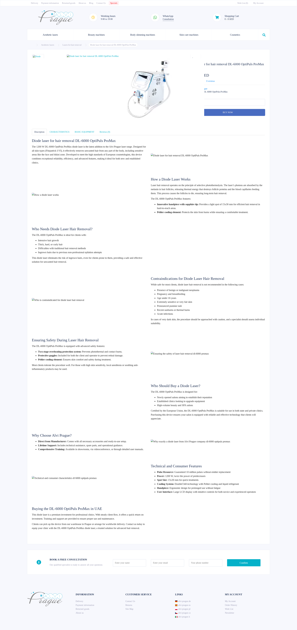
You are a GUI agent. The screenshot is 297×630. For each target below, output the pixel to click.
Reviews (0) (105, 132)
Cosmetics (235, 34)
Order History (231, 605)
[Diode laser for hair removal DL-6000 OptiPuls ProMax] (109, 56)
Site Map (129, 609)
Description (39, 132)
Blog (91, 3)
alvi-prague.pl (184, 609)
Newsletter (229, 613)
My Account (230, 601)
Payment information (50, 3)
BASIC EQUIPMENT (84, 132)
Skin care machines (188, 34)
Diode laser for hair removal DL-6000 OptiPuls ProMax (113, 45)
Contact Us (101, 3)
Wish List (229, 609)
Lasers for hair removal (72, 45)
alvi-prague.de (184, 601)
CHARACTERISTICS (59, 132)
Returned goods (68, 3)
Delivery (34, 3)
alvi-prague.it (184, 617)
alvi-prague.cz (184, 613)
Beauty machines (96, 34)
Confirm (244, 563)
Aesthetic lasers (50, 34)
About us (82, 3)
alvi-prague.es (184, 605)
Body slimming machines (142, 34)
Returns (128, 605)
